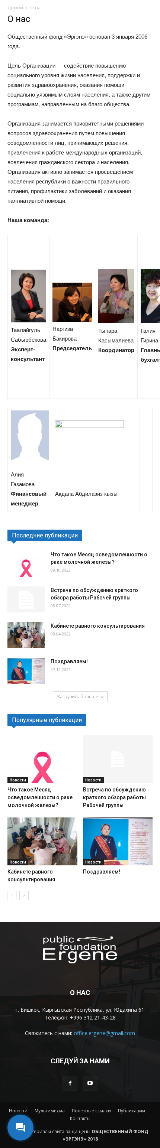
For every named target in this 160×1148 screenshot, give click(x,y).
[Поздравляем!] (26, 671)
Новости (18, 780)
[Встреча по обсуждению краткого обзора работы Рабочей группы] (26, 599)
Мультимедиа (50, 1111)
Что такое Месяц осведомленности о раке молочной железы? (40, 797)
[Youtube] (90, 1083)
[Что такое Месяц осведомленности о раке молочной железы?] (26, 564)
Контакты (80, 1118)
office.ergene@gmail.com (104, 1033)
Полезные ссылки (91, 1111)
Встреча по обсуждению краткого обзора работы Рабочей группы (114, 797)
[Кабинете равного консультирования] (26, 635)
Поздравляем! (69, 661)
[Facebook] (70, 1083)
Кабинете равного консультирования (98, 626)
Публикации (131, 1111)
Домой (15, 7)
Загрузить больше (77, 696)
